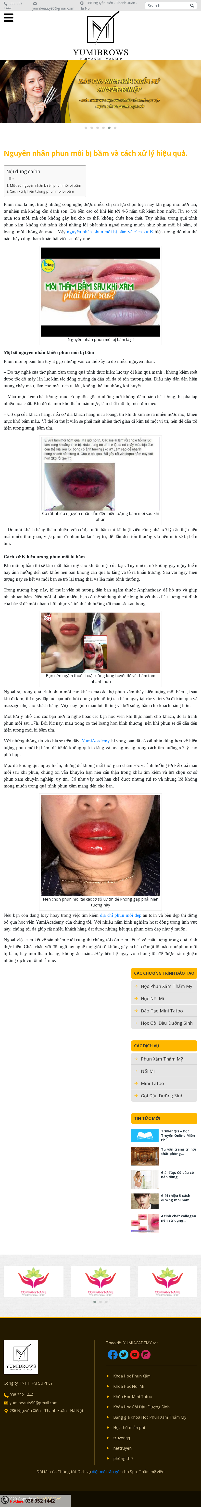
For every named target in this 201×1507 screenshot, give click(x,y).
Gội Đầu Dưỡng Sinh (162, 1096)
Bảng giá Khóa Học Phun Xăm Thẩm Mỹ (149, 1417)
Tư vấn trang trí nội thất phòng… (178, 1151)
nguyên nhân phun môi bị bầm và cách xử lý (110, 231)
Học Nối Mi (152, 998)
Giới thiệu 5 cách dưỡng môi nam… (176, 1197)
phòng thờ (123, 1458)
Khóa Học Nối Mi (128, 1386)
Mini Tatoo (152, 1083)
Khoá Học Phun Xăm (132, 1376)
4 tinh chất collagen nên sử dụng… (178, 1218)
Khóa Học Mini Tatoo (132, 1396)
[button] (86, 127)
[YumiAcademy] (100, 35)
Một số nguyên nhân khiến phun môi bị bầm (45, 185)
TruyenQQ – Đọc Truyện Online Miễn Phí (178, 1135)
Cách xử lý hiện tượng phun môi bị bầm (42, 191)
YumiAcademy (96, 740)
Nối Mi (148, 1071)
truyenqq (121, 1438)
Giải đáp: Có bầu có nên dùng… (177, 1174)
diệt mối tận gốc (106, 1471)
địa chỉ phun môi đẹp (120, 915)
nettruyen (122, 1448)
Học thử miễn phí (129, 1427)
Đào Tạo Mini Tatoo (162, 1011)
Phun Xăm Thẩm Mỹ (162, 1059)
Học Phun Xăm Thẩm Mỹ (166, 986)
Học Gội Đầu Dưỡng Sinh (167, 1023)
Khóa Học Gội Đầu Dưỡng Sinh (141, 1407)
